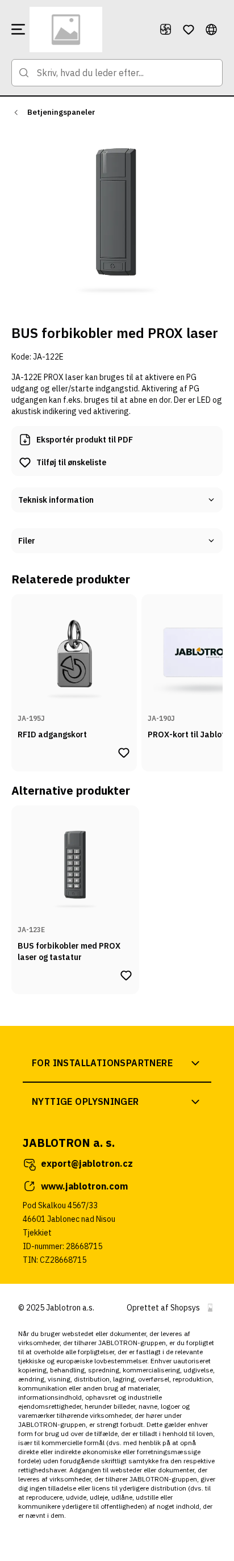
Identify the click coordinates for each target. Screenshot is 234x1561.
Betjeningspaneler (61, 112)
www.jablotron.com (84, 1186)
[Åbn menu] (18, 29)
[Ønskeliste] (188, 29)
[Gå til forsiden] (89, 29)
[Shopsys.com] (210, 1307)
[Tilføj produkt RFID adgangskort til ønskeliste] (124, 752)
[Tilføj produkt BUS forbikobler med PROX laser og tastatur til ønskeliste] (126, 975)
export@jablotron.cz (87, 1163)
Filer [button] (26, 541)
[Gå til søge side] (23, 72)
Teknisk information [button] (56, 500)
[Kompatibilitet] (165, 29)
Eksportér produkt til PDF (84, 440)
